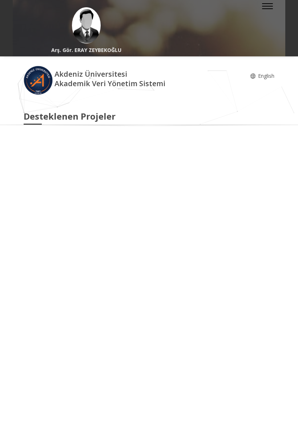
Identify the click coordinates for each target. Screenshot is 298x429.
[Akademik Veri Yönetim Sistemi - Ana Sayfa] (39, 79)
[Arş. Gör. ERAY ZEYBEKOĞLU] (86, 25)
